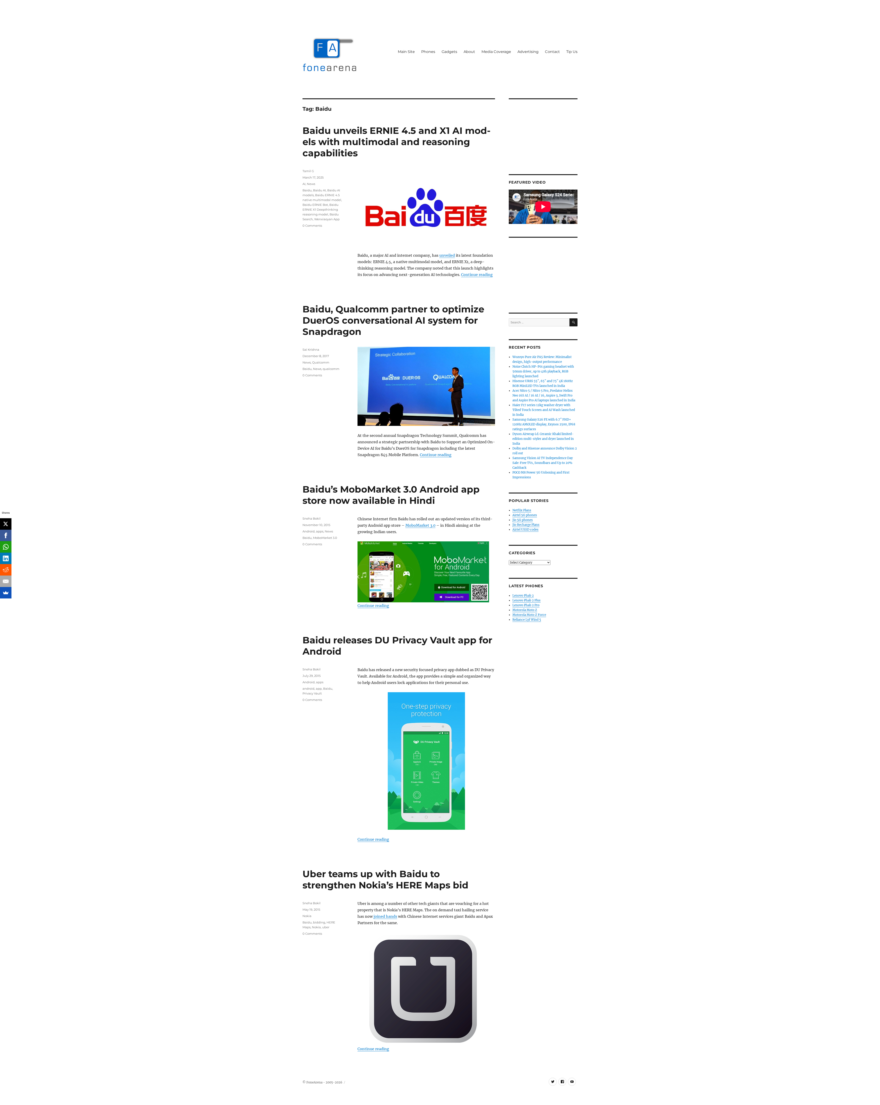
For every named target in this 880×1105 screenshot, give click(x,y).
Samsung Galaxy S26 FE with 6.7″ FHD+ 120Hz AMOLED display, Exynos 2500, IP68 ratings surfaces (543, 424)
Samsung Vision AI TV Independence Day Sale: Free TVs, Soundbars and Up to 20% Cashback (542, 463)
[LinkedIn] (5, 558)
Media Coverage (496, 52)
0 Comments (312, 225)
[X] (5, 524)
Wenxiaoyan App (327, 219)
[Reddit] (5, 570)
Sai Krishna (310, 349)
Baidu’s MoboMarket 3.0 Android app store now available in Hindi (391, 495)
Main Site (406, 52)
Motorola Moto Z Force (529, 615)
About (469, 52)
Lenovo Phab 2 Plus (526, 600)
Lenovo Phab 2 (523, 596)
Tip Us (572, 52)
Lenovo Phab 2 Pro (525, 605)
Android (308, 531)
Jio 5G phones (522, 520)
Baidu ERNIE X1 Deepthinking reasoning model (320, 209)
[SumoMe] (5, 592)
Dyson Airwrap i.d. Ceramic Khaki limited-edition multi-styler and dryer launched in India (543, 439)
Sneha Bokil (311, 518)
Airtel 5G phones (524, 515)
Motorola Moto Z (524, 610)
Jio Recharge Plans (525, 525)
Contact (552, 52)
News (311, 184)
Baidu (307, 190)
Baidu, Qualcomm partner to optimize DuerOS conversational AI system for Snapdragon (393, 320)
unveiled (447, 255)
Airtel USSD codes (525, 530)
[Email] (5, 581)
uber (325, 927)
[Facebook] (5, 535)
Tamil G (308, 171)
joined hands (385, 916)
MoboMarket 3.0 (420, 525)
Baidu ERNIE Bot (315, 205)
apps (319, 531)
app (319, 688)
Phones (428, 52)
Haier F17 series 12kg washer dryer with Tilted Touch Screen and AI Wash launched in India (543, 410)
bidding (319, 922)
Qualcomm (320, 362)
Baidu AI (319, 190)
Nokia (306, 916)
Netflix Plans (521, 510)
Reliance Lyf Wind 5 (526, 620)
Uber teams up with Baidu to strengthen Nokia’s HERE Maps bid (385, 879)
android (308, 688)
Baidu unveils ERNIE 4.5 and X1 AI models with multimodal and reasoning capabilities (396, 142)
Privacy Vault (312, 693)
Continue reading (477, 274)
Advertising (528, 52)
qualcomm (331, 369)
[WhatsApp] (5, 547)
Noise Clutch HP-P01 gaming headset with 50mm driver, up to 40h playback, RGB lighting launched (543, 371)
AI (303, 184)
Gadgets (449, 52)
